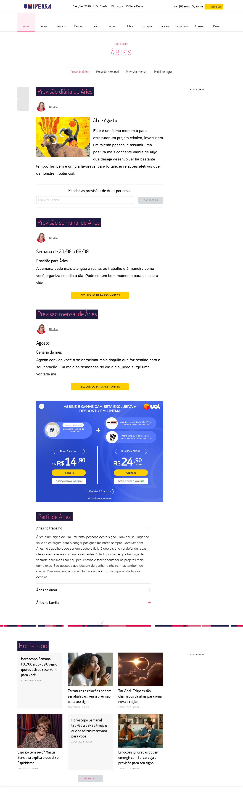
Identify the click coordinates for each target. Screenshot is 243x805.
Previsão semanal (107, 71)
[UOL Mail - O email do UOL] (184, 6)
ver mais (88, 778)
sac (175, 6)
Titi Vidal (53, 107)
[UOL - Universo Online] (54, 6)
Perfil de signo (163, 71)
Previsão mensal (136, 71)
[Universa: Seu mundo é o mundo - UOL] (37, 6)
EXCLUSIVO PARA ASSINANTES (100, 295)
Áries (121, 52)
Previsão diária (79, 71)
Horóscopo (121, 44)
